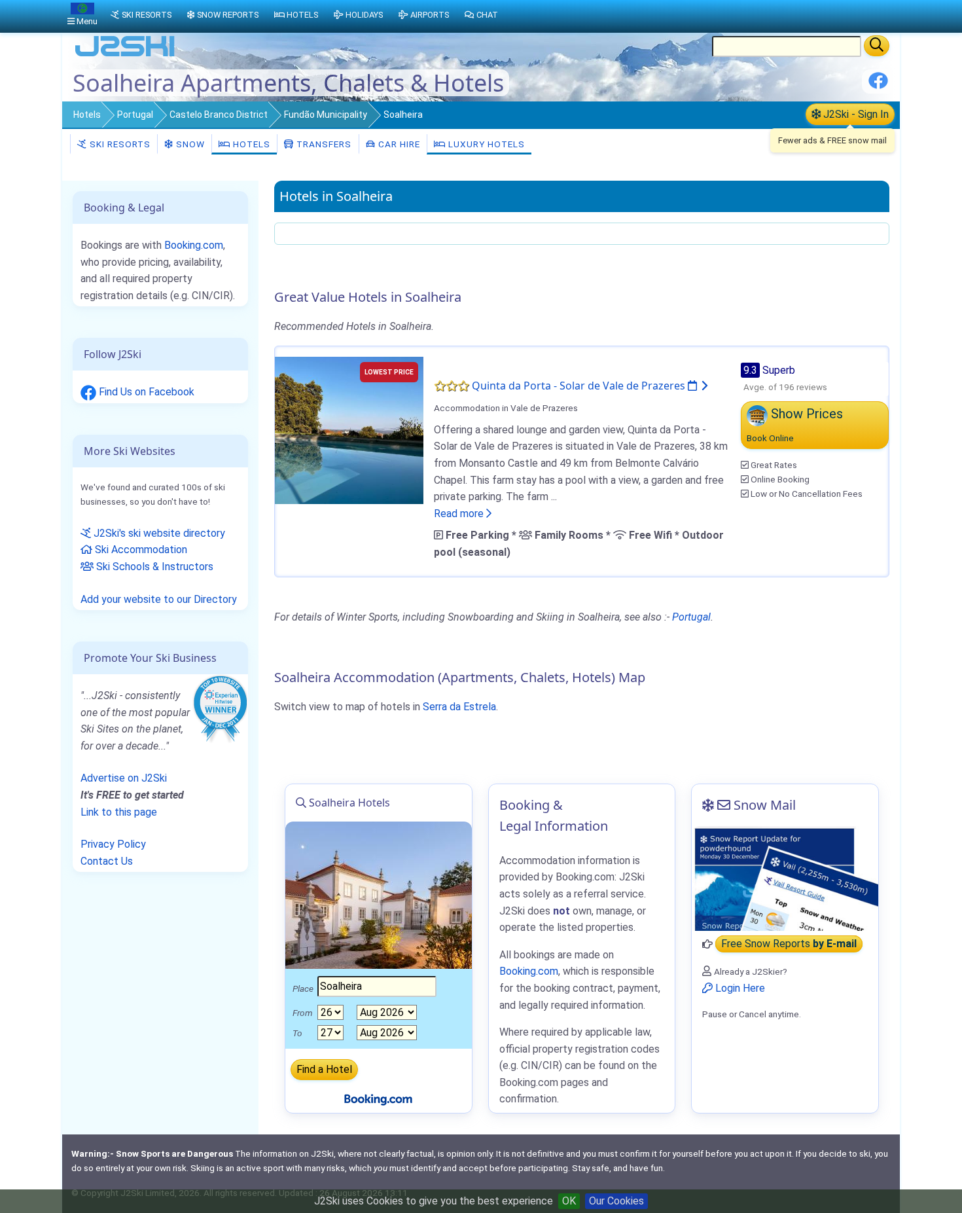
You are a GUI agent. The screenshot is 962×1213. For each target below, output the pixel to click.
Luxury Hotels (485, 144)
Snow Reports (227, 15)
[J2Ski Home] (125, 55)
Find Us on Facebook (145, 392)
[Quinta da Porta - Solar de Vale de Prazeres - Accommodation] (349, 429)
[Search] (876, 45)
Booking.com (193, 245)
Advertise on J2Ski (123, 778)
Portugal (135, 114)
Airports (429, 15)
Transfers (322, 144)
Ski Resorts (119, 144)
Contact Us (106, 861)
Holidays (364, 15)
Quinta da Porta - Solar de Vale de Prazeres (580, 385)
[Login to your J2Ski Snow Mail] (785, 878)
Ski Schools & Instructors (153, 566)
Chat (487, 15)
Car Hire (398, 144)
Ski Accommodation (139, 549)
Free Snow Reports (789, 944)
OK (569, 1201)
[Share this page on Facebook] (878, 85)
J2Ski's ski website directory (158, 533)
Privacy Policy (113, 844)
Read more (460, 513)
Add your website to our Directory (158, 599)
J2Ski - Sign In (855, 114)
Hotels (87, 114)
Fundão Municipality (325, 114)
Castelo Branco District (218, 114)
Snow (189, 144)
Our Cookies (616, 1201)
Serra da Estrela (459, 706)
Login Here (739, 988)
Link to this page (118, 812)
